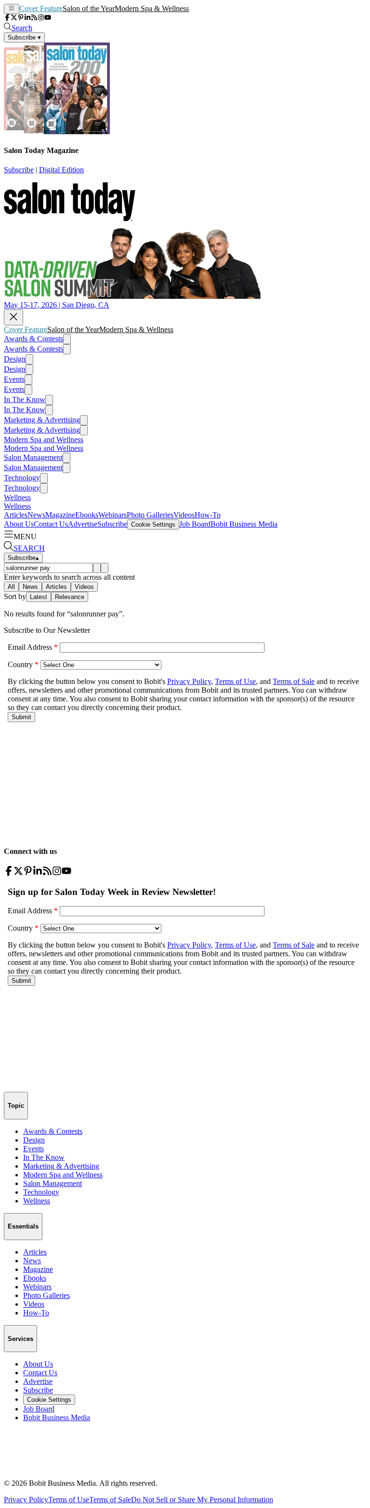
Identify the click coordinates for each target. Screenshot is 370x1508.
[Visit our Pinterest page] (20, 18)
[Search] (97, 568)
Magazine (60, 515)
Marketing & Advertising (42, 420)
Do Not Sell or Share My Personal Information (202, 1499)
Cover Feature (41, 8)
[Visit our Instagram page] (41, 18)
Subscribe (19, 170)
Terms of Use (68, 1499)
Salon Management (33, 457)
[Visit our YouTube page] (47, 18)
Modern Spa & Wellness (152, 8)
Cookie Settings (153, 524)
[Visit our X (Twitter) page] (14, 18)
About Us (19, 524)
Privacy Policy (26, 1499)
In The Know (24, 399)
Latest (38, 596)
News (36, 515)
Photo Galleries (150, 515)
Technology (22, 478)
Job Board (195, 524)
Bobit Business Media (244, 524)
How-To (208, 515)
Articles (15, 515)
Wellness (17, 497)
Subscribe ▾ (24, 37)
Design (15, 359)
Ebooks (86, 515)
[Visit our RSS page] (34, 18)
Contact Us (51, 524)
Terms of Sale (110, 1499)
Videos (184, 515)
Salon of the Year (89, 8)
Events (14, 379)
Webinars (112, 515)
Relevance (69, 596)
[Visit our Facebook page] (7, 18)
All (11, 586)
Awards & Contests (33, 339)
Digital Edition (61, 170)
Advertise (82, 524)
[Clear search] (104, 568)
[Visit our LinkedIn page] (27, 18)
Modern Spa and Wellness (43, 439)
